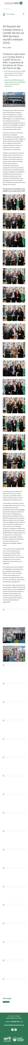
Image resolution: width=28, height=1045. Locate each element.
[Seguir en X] (12, 1029)
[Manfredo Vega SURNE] (14, 321)
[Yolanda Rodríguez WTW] (14, 247)
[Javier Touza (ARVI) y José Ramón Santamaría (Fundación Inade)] (14, 864)
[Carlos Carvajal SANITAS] (14, 339)
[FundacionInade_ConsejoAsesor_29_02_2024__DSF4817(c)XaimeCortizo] (14, 809)
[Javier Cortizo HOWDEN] (14, 376)
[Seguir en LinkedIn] (15, 1029)
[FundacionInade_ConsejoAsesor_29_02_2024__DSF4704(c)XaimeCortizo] (14, 791)
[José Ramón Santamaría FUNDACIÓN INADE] (14, 994)
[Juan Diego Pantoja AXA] (14, 358)
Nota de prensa (6, 1001)
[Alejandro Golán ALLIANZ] (14, 413)
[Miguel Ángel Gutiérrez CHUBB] (14, 284)
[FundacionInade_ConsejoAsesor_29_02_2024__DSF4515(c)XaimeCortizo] (14, 846)
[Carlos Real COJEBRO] (14, 432)
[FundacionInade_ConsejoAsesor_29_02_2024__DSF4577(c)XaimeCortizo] (14, 883)
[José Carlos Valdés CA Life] (14, 469)
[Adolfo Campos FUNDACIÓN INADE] (14, 828)
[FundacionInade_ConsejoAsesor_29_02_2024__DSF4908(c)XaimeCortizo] (14, 920)
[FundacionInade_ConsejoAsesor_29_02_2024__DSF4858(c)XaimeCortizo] (14, 643)
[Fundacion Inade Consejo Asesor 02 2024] (14, 975)
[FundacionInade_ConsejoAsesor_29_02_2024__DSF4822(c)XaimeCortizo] (14, 661)
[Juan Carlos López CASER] (14, 487)
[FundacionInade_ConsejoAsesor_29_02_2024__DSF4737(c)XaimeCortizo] (14, 625)
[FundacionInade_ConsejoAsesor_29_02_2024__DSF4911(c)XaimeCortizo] (14, 772)
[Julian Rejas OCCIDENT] (14, 229)
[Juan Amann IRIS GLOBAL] (14, 265)
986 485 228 (15, 1021)
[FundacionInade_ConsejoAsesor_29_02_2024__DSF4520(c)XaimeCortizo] (14, 735)
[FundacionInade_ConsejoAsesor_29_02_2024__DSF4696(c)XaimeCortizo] (14, 901)
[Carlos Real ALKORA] (14, 210)
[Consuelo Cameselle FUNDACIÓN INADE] (14, 957)
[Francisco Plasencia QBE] (14, 395)
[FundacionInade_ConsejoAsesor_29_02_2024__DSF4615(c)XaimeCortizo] (14, 717)
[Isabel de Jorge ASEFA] (14, 450)
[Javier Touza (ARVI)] (14, 938)
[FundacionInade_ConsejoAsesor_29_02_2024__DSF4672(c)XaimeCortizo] (14, 698)
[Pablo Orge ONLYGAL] (14, 302)
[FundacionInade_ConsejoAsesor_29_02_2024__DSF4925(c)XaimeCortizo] (14, 754)
